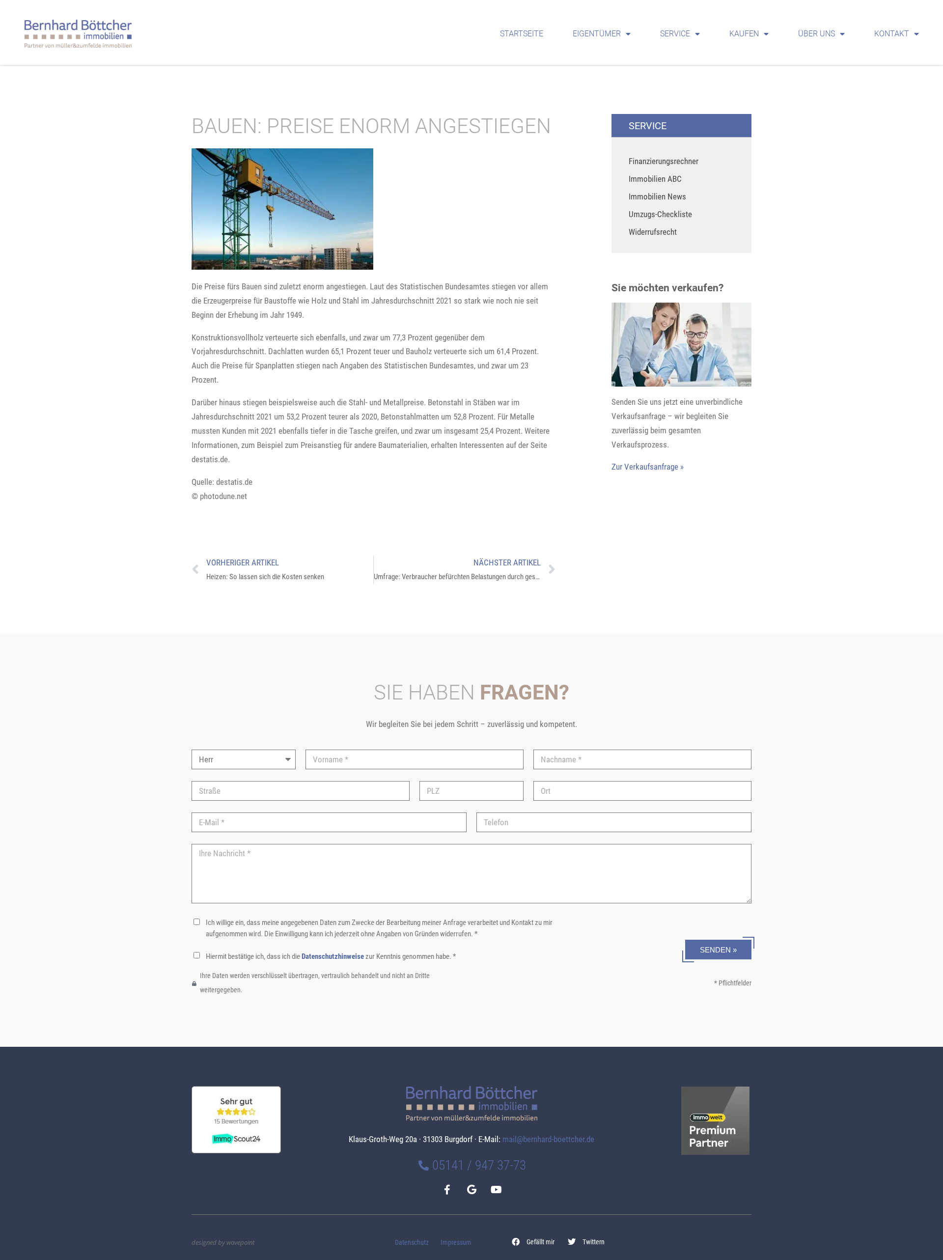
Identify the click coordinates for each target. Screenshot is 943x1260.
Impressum (456, 1242)
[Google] (471, 1190)
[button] (533, 1241)
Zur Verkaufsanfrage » (647, 467)
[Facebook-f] (447, 1190)
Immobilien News (657, 196)
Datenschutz (412, 1242)
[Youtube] (496, 1190)
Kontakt (891, 33)
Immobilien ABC (655, 179)
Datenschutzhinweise (333, 956)
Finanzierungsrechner (663, 161)
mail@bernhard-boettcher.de (548, 1139)
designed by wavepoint (223, 1242)
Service (675, 33)
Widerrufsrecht (653, 232)
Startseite (521, 33)
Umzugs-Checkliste (660, 214)
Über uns (816, 33)
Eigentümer (597, 33)
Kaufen (744, 33)
